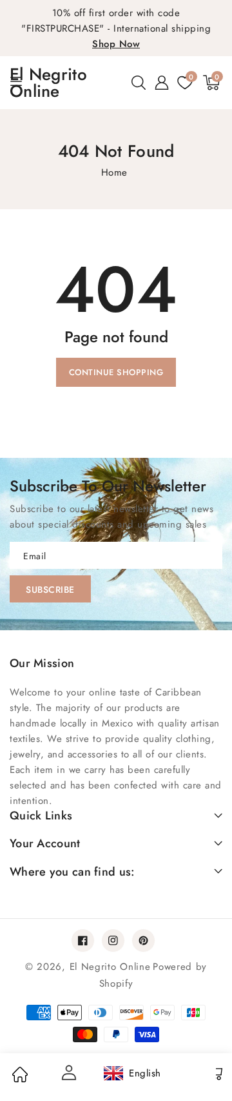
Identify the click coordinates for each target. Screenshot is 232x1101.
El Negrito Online (110, 967)
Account (68, 1072)
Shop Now (116, 44)
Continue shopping (116, 372)
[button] (139, 83)
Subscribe (50, 589)
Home (114, 172)
